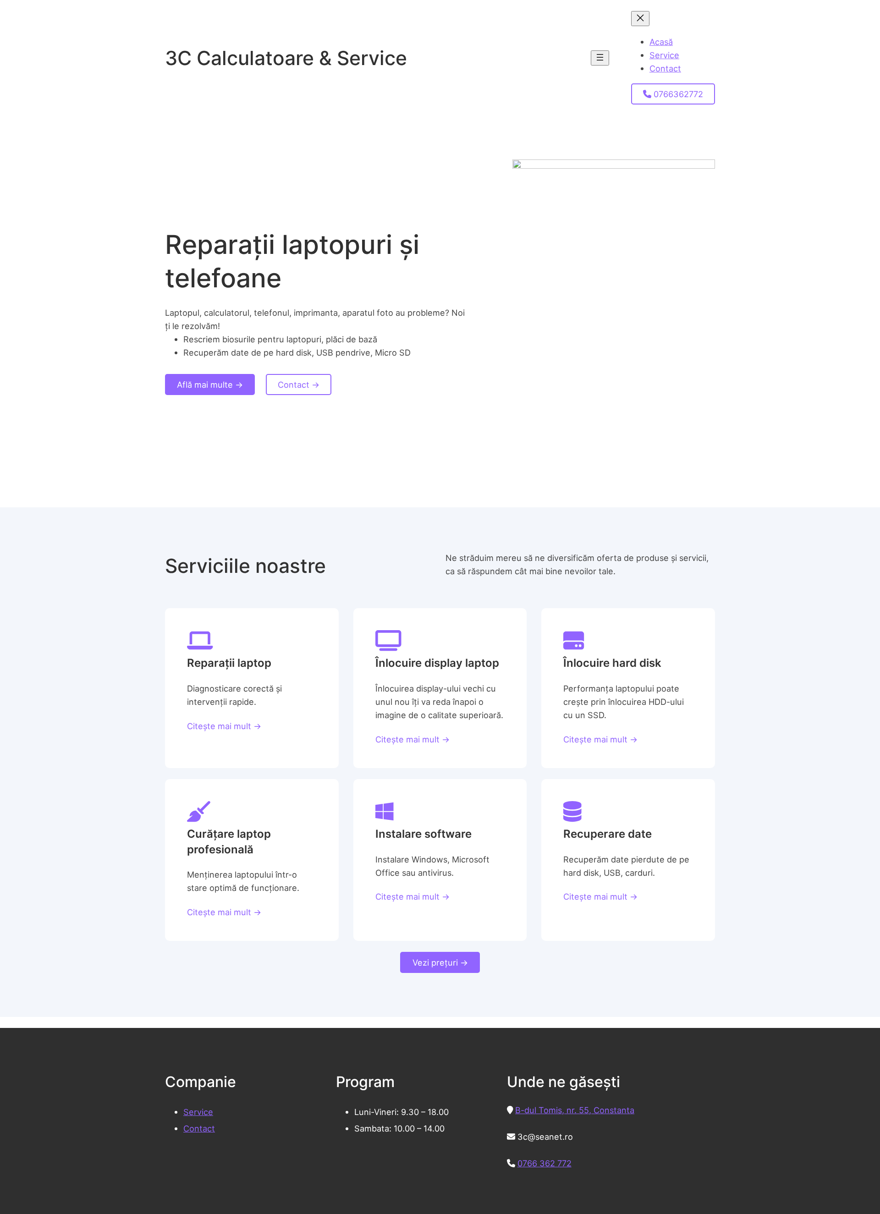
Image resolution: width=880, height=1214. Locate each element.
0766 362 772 (544, 1163)
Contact (199, 1128)
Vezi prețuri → (440, 962)
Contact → (298, 384)
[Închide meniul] (640, 18)
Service (198, 1112)
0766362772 (677, 94)
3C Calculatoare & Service (286, 58)
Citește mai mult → (224, 726)
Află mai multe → (210, 384)
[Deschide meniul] (600, 58)
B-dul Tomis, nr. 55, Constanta (574, 1110)
